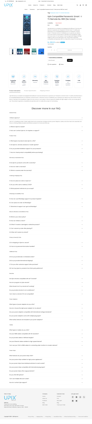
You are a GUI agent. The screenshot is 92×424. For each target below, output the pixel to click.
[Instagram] (80, 397)
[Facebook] (76, 397)
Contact (49, 5)
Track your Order (61, 405)
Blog (54, 5)
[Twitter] (83, 397)
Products (42, 5)
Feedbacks (46, 84)
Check (70, 60)
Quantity (50, 47)
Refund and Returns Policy (70, 416)
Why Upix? (59, 400)
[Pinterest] (72, 397)
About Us (35, 5)
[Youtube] (76, 400)
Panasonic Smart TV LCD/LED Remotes (59, 13)
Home (29, 5)
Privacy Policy (31, 416)
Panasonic (32, 9)
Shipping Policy (39, 416)
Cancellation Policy (58, 416)
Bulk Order (60, 5)
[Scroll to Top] (89, 417)
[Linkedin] (72, 400)
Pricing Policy (48, 416)
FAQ (58, 398)
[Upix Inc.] (8, 5)
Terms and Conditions (83, 416)
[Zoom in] (41, 14)
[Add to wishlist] (81, 16)
